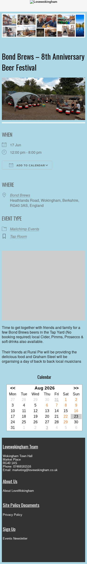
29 (66, 422)
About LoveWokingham (18, 490)
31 (57, 400)
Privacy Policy (12, 514)
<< (12, 388)
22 (66, 416)
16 (76, 411)
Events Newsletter (15, 538)
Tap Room (18, 236)
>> (76, 388)
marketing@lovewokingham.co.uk (35, 470)
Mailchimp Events (24, 229)
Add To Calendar (30, 165)
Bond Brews (20, 195)
